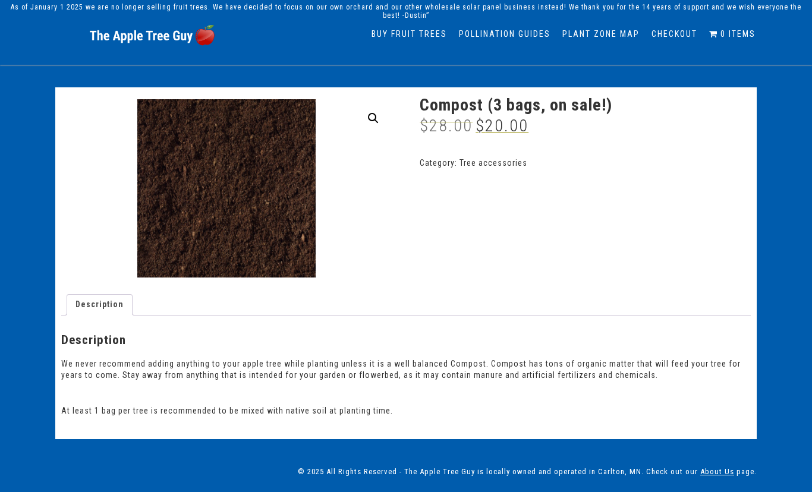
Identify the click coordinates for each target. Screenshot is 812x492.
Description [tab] (99, 304)
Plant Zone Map (601, 34)
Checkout (674, 34)
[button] (373, 118)
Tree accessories (493, 163)
